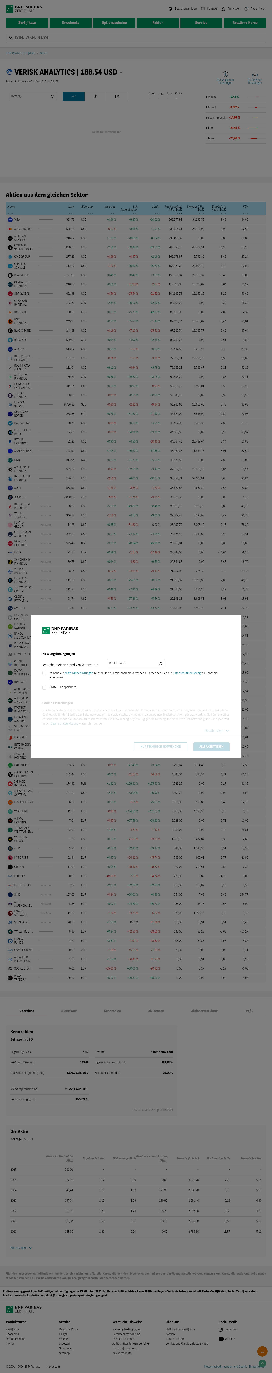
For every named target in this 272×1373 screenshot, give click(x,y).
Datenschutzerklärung (187, 673)
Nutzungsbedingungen (79, 673)
